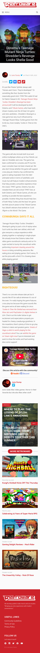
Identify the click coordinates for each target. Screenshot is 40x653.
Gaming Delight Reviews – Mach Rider (18, 544)
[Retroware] (20, 4)
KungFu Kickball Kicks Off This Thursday (20, 483)
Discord (25, 373)
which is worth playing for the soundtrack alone (16, 332)
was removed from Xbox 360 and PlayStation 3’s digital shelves (19, 311)
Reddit (16, 373)
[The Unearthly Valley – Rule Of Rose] (20, 568)
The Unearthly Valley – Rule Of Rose (18, 575)
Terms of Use (9, 623)
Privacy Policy (9, 626)
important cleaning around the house (18, 249)
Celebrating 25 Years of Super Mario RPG (19, 513)
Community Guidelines (13, 620)
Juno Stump (16, 75)
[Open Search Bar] (37, 12)
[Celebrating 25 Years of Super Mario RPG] (20, 506)
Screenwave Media (11, 647)
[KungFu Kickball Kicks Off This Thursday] (20, 475)
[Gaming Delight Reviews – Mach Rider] (20, 537)
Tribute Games (17, 108)
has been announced (19, 102)
